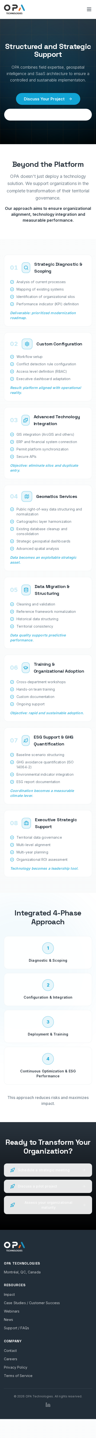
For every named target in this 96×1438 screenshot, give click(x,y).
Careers (10, 1359)
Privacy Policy (15, 1367)
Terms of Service (18, 1376)
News (8, 1319)
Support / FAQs (16, 1328)
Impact (9, 1294)
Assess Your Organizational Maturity (48, 114)
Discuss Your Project (44, 98)
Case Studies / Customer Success (32, 1303)
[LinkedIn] (48, 1404)
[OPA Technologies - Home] (14, 9)
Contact (10, 1350)
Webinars (11, 1311)
